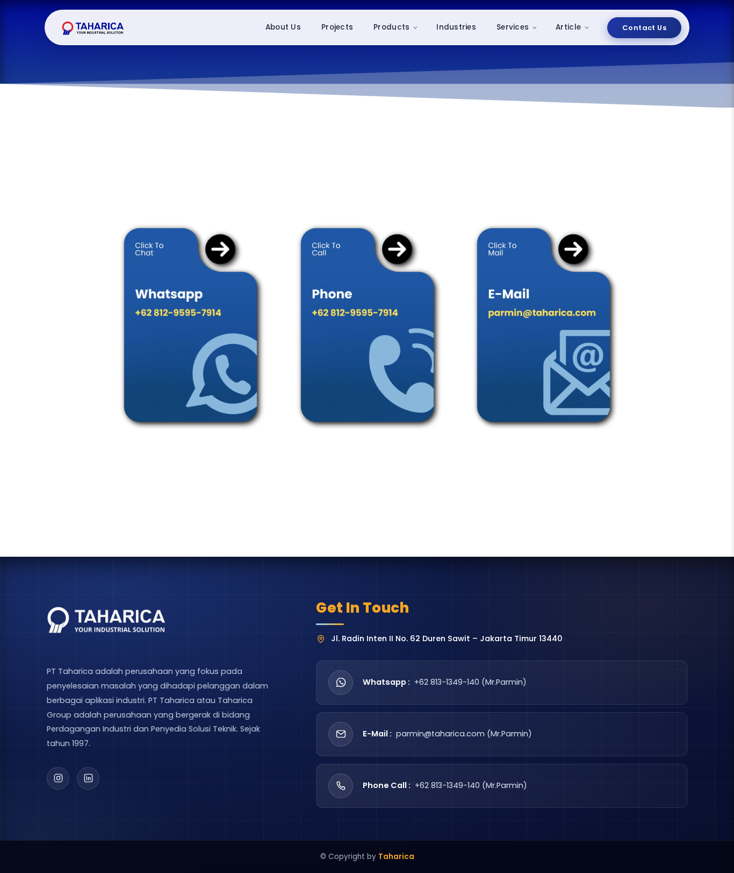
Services (512, 27)
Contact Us (644, 28)
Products (391, 27)
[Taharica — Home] (93, 27)
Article (568, 27)
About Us (283, 27)
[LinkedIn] (88, 778)
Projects (337, 27)
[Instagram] (58, 778)
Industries (456, 27)
